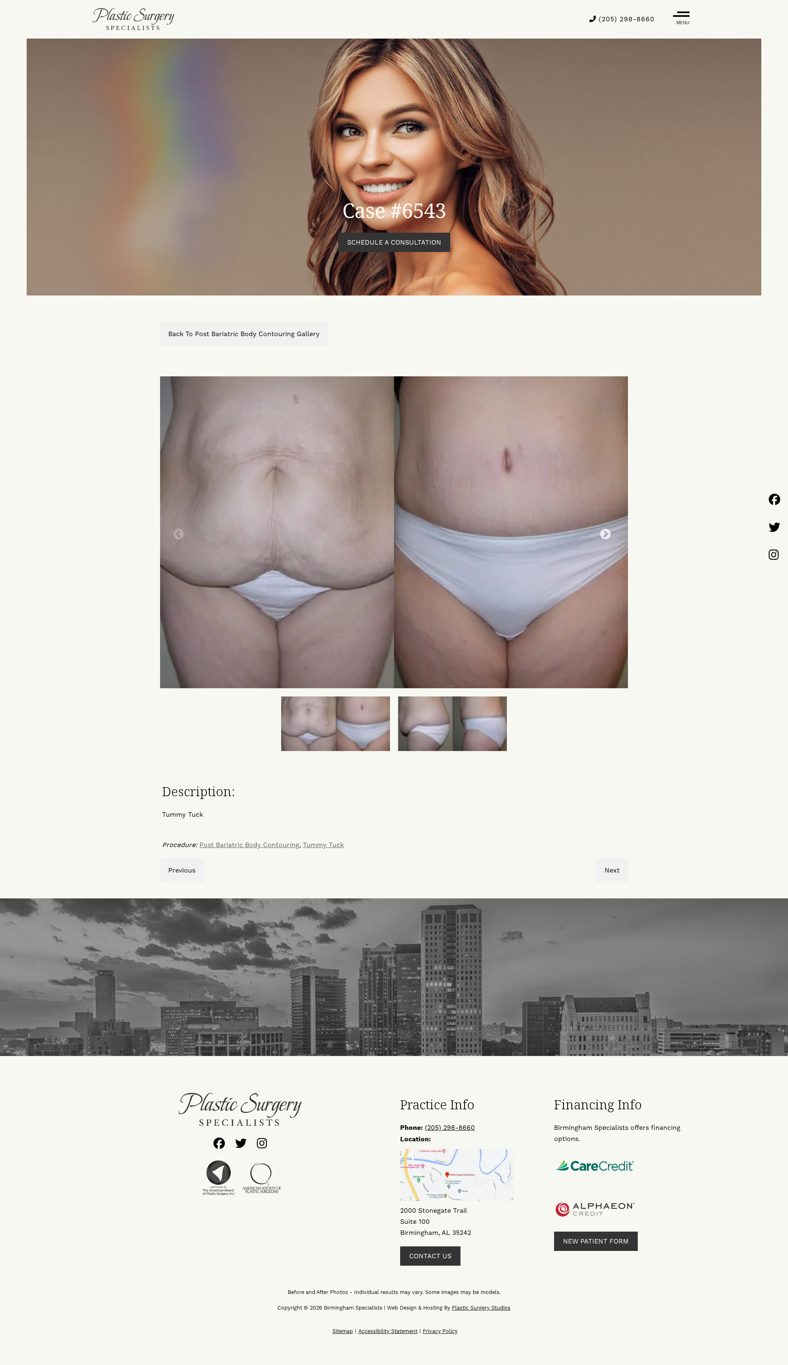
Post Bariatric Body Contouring (249, 845)
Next (612, 870)
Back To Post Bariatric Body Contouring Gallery (244, 334)
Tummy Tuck (323, 845)
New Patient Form (596, 1241)
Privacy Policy (440, 1331)
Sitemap (342, 1331)
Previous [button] (176, 532)
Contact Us (430, 1256)
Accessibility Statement (387, 1331)
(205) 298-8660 (625, 19)
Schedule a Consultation (394, 242)
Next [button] (603, 532)
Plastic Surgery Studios (481, 1308)
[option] (394, 532)
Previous (181, 870)
